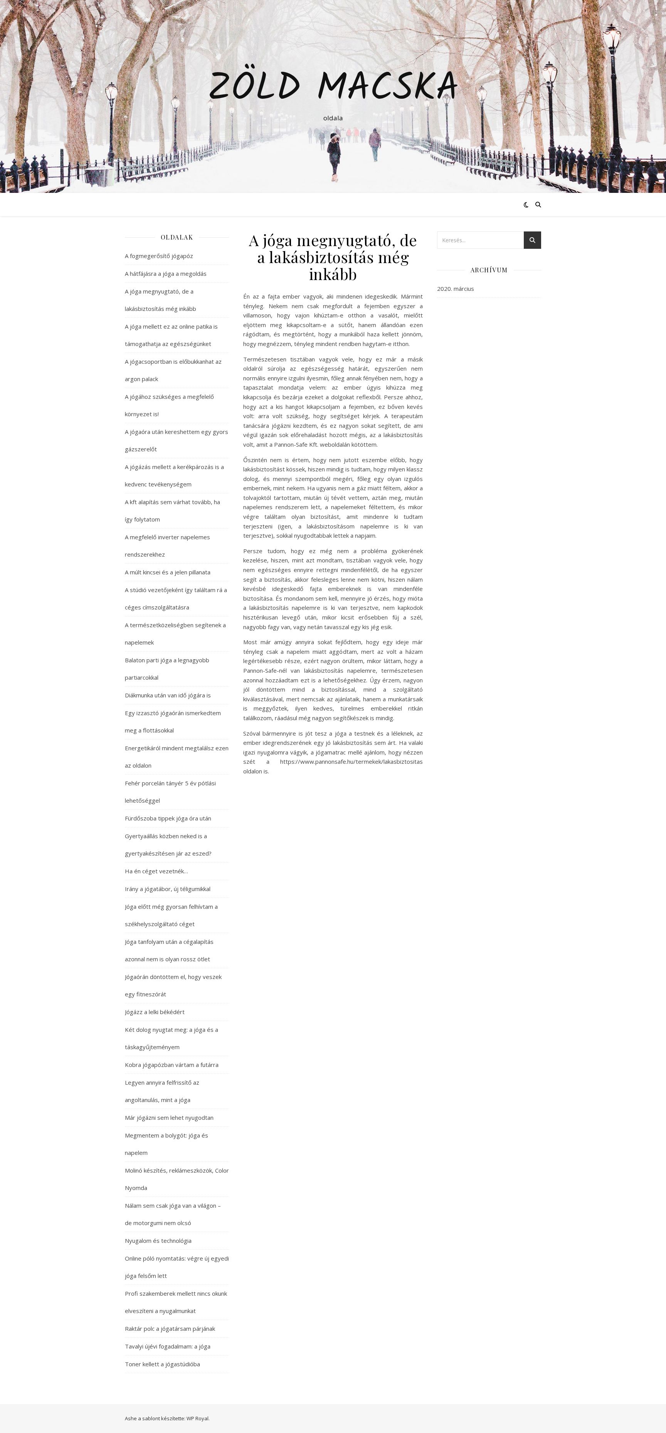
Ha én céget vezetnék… (156, 871)
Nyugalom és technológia (158, 1240)
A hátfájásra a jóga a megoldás (166, 273)
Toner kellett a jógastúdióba (162, 1364)
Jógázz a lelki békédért (155, 1012)
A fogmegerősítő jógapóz (159, 256)
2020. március (455, 288)
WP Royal (198, 1418)
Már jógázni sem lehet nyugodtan (169, 1117)
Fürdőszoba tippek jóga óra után (168, 818)
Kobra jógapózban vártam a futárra (172, 1064)
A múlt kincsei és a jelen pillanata (167, 572)
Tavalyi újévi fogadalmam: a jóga (167, 1346)
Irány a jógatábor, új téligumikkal (167, 889)
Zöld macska (333, 89)
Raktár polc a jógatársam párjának (170, 1328)
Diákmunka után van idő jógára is (168, 695)
